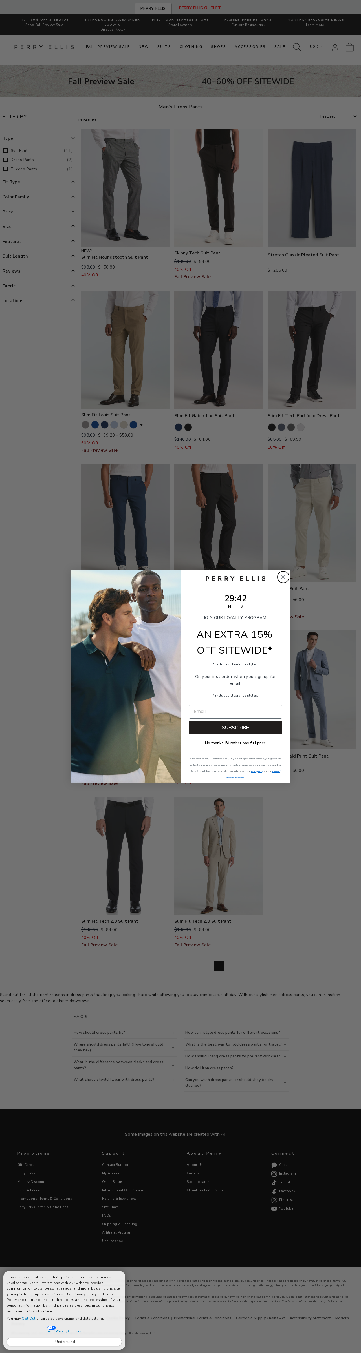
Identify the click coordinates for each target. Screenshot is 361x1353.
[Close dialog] (283, 577)
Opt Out (28, 1318)
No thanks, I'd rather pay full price (235, 743)
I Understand (64, 1341)
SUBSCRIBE (235, 727)
